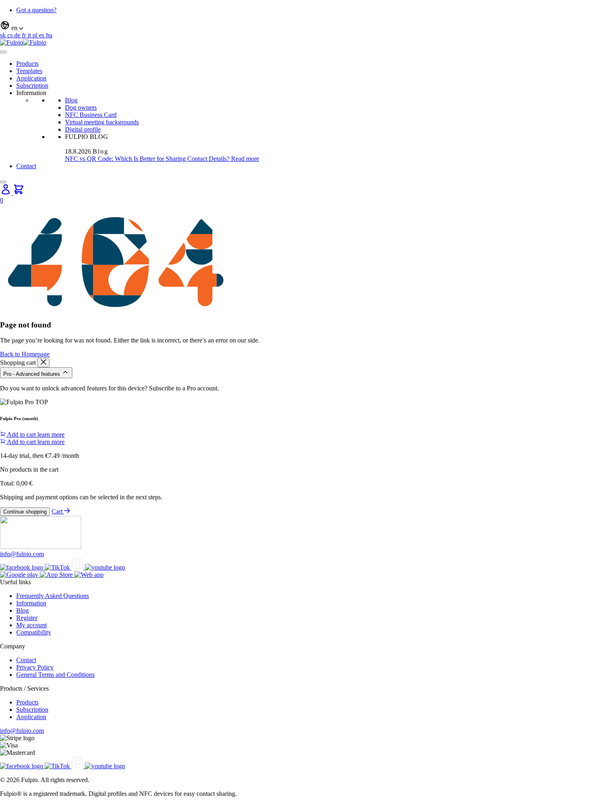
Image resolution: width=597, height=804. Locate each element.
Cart (58, 511)
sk (3, 35)
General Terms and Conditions (55, 674)
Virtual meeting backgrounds (102, 122)
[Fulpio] (23, 42)
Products (27, 63)
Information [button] (31, 92)
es (42, 35)
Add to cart (21, 434)
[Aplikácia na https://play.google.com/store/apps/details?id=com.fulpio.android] (20, 574)
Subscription (32, 85)
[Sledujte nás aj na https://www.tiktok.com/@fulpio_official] (58, 567)
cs (10, 35)
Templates (29, 70)
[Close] (3, 182)
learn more (51, 434)
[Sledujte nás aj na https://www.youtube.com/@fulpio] (105, 567)
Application (31, 78)
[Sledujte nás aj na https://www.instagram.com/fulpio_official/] (78, 567)
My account (31, 625)
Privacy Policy (35, 667)
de (18, 35)
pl (35, 35)
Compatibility (33, 632)
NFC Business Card (91, 114)
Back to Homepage (25, 354)
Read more (245, 158)
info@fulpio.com (22, 553)
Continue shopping (25, 512)
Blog (71, 100)
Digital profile (83, 129)
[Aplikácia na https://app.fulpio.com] (89, 574)
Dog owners (81, 107)
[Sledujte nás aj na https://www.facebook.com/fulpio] (22, 567)
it (30, 35)
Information (31, 603)
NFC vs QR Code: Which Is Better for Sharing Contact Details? (148, 158)
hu (49, 35)
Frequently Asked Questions (52, 595)
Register (26, 617)
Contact (26, 166)
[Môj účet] (6, 192)
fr (25, 35)
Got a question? (36, 10)
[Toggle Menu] (3, 52)
